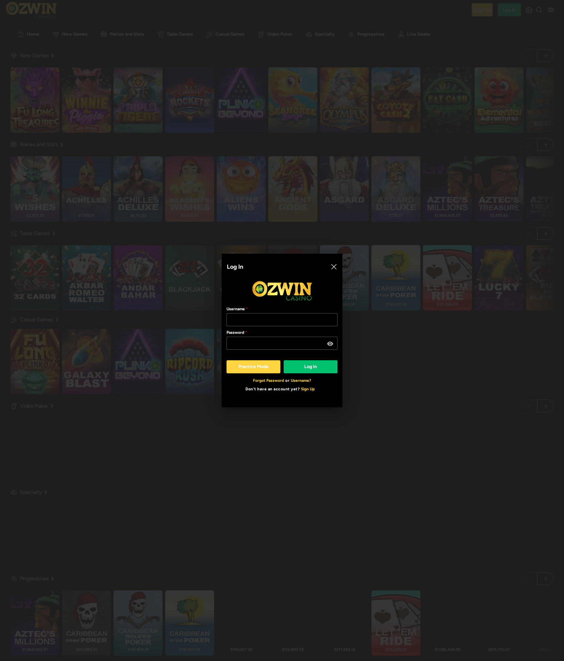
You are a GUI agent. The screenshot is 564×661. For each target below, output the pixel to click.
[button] (330, 344)
